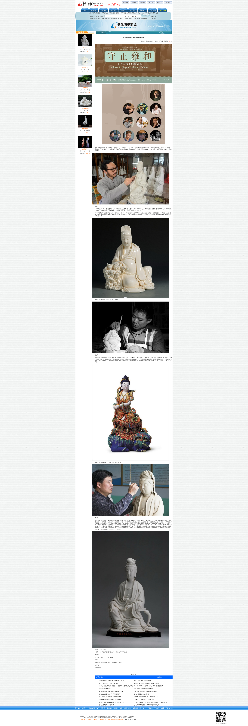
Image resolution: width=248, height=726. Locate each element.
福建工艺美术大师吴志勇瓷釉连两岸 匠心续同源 (146, 683)
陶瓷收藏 (156, 708)
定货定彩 (142, 2)
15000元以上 (154, 18)
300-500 (121, 18)
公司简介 (159, 2)
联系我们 (115, 708)
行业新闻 (143, 708)
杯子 (145, 13)
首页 (85, 10)
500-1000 (126, 18)
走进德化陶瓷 (152, 10)
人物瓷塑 (94, 13)
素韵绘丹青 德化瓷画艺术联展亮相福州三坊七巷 (111, 680)
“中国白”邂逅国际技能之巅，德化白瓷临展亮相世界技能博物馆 (150, 702)
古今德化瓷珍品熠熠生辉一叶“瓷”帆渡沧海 (110, 696)
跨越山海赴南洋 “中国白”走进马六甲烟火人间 (111, 691)
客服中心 (168, 2)
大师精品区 (123, 10)
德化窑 (162, 708)
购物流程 (84, 708)
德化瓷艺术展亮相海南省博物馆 (142, 694)
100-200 (113, 18)
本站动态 (125, 2)
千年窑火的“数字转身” (105, 688)
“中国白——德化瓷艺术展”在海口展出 (144, 699)
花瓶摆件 (142, 10)
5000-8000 (141, 18)
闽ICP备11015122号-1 (130, 719)
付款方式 (134, 2)
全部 (154, 13)
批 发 (151, 2)
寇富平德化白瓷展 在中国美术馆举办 (108, 683)
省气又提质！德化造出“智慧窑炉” (143, 680)
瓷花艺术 (118, 13)
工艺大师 (134, 13)
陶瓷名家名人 (169, 708)
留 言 (121, 708)
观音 (98, 13)
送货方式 (96, 708)
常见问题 (103, 708)
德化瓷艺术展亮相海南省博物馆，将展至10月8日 (111, 702)
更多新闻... (159, 677)
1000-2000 (130, 18)
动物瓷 (106, 13)
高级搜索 (154, 16)
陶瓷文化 (150, 708)
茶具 (139, 13)
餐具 (142, 13)
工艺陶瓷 (93, 10)
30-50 (106, 18)
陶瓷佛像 (103, 10)
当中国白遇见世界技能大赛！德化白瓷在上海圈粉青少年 (148, 686)
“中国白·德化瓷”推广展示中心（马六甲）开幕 (146, 696)
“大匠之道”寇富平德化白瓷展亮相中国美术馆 (145, 691)
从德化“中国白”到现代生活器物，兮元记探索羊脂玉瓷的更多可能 (116, 686)
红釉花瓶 (129, 13)
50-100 (109, 18)
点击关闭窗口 (133, 674)
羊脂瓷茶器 (113, 10)
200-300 (117, 18)
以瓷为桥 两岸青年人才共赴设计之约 (143, 688)
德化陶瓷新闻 (127, 708)
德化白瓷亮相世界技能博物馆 (106, 705)
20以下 (99, 18)
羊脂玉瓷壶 (112, 13)
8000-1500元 (147, 18)
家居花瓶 (123, 13)
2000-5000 (136, 18)
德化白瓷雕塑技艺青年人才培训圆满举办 (109, 694)
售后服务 (109, 708)
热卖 (157, 13)
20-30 (103, 18)
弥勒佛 (102, 13)
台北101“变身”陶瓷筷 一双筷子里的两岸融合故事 (146, 705)
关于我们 (77, 708)
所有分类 (150, 13)
